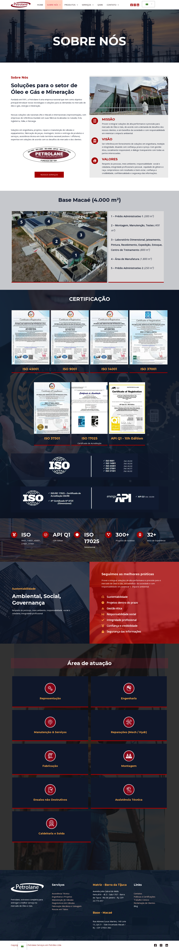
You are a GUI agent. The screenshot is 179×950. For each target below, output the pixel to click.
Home (40, 4)
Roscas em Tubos (60, 909)
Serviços (86, 4)
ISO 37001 (148, 369)
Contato (111, 4)
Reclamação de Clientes (144, 903)
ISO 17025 (89, 438)
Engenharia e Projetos (62, 896)
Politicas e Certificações (144, 896)
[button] (59, 4)
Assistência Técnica (60, 893)
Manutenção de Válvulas (63, 899)
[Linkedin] (138, 5)
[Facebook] (131, 5)
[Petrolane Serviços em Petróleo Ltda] (21, 4)
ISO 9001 (70, 369)
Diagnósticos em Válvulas (63, 903)
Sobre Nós (52, 4)
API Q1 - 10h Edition (127, 438)
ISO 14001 (109, 369)
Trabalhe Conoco (141, 899)
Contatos (138, 893)
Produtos (69, 4)
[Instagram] (134, 5)
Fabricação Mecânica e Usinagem (67, 906)
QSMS (100, 4)
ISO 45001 (31, 369)
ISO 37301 (52, 438)
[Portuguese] (148, 4)
